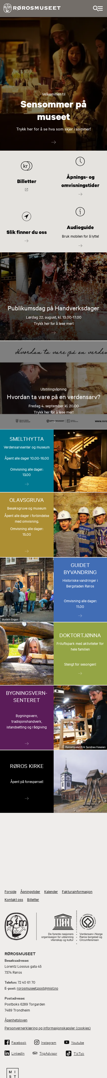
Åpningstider (30, 891)
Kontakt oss (14, 899)
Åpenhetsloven (16, 1019)
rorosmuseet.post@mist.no (37, 987)
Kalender (51, 891)
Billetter (33, 899)
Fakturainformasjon (77, 891)
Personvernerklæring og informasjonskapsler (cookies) (48, 1027)
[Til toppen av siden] (100, 1058)
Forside (10, 891)
